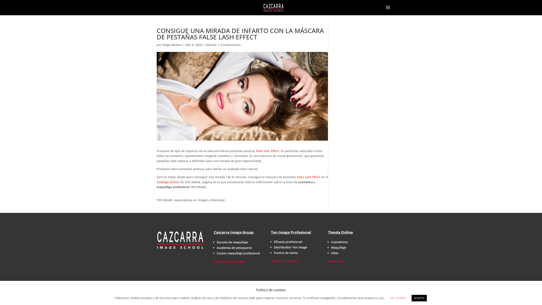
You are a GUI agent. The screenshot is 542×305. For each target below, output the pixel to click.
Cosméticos (339, 242)
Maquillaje (338, 247)
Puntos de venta (286, 253)
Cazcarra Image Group (234, 232)
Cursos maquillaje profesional (238, 253)
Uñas (334, 253)
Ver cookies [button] (398, 298)
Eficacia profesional (288, 242)
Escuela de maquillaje (232, 242)
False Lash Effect (308, 177)
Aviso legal (336, 261)
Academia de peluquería (234, 248)
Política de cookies (284, 261)
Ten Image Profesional (291, 232)
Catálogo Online (168, 182)
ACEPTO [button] (419, 298)
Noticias (211, 45)
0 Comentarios (230, 45)
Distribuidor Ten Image (290, 247)
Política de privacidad (229, 261)
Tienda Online (340, 232)
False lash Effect (267, 151)
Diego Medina (172, 45)
